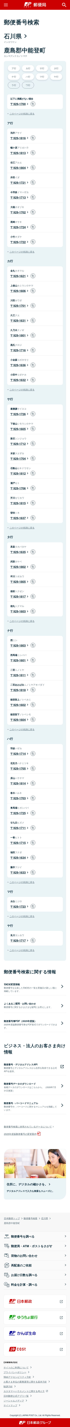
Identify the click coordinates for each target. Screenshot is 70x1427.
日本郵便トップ (12, 1218)
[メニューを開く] (6, 5)
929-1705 (19, 768)
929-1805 (19, 582)
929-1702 (19, 212)
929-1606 (19, 291)
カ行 (28, 68)
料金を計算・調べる (24, 1284)
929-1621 (19, 276)
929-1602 (19, 705)
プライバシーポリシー (15, 1372)
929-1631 (19, 320)
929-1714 (19, 754)
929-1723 (19, 906)
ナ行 (14, 76)
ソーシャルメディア (14, 1400)
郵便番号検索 (30, 1218)
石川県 (44, 1218)
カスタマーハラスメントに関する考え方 (24, 1391)
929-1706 (19, 488)
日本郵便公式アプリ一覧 (16, 1395)
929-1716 (19, 350)
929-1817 (19, 596)
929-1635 (19, 552)
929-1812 (19, 473)
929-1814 (19, 783)
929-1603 (19, 611)
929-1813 (19, 153)
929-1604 (19, 720)
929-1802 (19, 567)
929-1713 (19, 197)
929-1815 (19, 503)
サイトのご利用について (16, 1367)
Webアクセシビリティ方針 (17, 1377)
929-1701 (19, 306)
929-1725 (19, 813)
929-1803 (19, 645)
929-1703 (19, 798)
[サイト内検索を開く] (64, 5)
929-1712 (19, 444)
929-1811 (19, 675)
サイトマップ (10, 1405)
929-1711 (19, 828)
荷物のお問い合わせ (24, 1256)
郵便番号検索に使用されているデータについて (28, 1126)
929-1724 (19, 227)
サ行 (42, 68)
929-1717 (19, 940)
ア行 (14, 68)
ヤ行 (56, 76)
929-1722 (19, 242)
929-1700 (19, 104)
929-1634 (19, 857)
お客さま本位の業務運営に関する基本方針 (25, 1381)
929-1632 (19, 380)
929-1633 (19, 872)
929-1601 (19, 660)
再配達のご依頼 (21, 1265)
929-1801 (19, 335)
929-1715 (19, 843)
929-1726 (19, 414)
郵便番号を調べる (23, 1236)
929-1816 (19, 138)
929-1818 (19, 690)
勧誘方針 (8, 1386)
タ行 (56, 68)
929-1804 (19, 168)
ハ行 (28, 76)
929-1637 (19, 518)
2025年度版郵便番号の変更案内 (20, 1134)
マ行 (42, 76)
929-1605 (19, 429)
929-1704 (19, 458)
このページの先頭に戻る (22, 113)
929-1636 (19, 365)
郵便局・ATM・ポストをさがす (31, 1246)
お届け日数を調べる (24, 1275)
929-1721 (19, 182)
